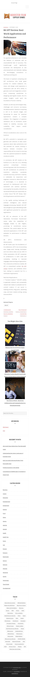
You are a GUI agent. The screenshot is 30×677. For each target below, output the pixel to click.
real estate (8, 641)
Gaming (5, 525)
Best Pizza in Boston (21, 605)
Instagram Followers (11, 623)
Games (4, 521)
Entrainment (6, 505)
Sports (4, 576)
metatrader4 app (19, 631)
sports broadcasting (19, 644)
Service (5, 560)
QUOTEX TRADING (21, 638)
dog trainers (10, 613)
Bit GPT (6, 305)
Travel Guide (6, 584)
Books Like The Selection (12, 608)
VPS (25, 646)
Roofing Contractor (16, 641)
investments (20, 623)
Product (5, 549)
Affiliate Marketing (21, 602)
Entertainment (6, 501)
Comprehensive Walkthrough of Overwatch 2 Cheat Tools (14, 473)
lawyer (22, 628)
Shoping (5, 568)
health (22, 618)
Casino (4, 493)
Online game (10, 636)
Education (5, 497)
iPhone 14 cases (10, 626)
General (5, 529)
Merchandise (10, 631)
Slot (4, 430)
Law (4, 545)
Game (4, 517)
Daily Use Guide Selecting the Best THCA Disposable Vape (13, 462)
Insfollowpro (15, 620)
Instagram (23, 620)
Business (6, 27)
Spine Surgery (9, 644)
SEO (24, 641)
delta (23, 610)
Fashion (5, 509)
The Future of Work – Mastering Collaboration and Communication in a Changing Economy (15, 403)
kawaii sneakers (20, 626)
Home (4, 541)
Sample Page (14, 2)
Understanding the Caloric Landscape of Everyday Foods (13, 455)
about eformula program (10, 602)
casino (7, 610)
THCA (6, 646)
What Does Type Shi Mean (15, 649)
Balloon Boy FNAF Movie (9, 605)
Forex (19, 615)
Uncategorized (6, 588)
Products (5, 552)
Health (4, 533)
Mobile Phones (11, 633)
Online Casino (19, 633)
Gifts (17, 618)
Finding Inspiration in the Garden (11, 467)
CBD (13, 610)
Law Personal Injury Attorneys (13, 628)
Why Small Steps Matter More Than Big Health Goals (14, 448)
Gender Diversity (10, 618)
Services (5, 564)
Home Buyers (7, 620)
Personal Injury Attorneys (10, 638)
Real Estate (6, 556)
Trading (20, 646)
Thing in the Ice (13, 646)
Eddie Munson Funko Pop (10, 615)
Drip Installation (19, 613)
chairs (18, 610)
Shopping (5, 572)
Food (4, 513)
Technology (6, 580)
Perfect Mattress (19, 636)
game (24, 615)
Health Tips (6, 537)
